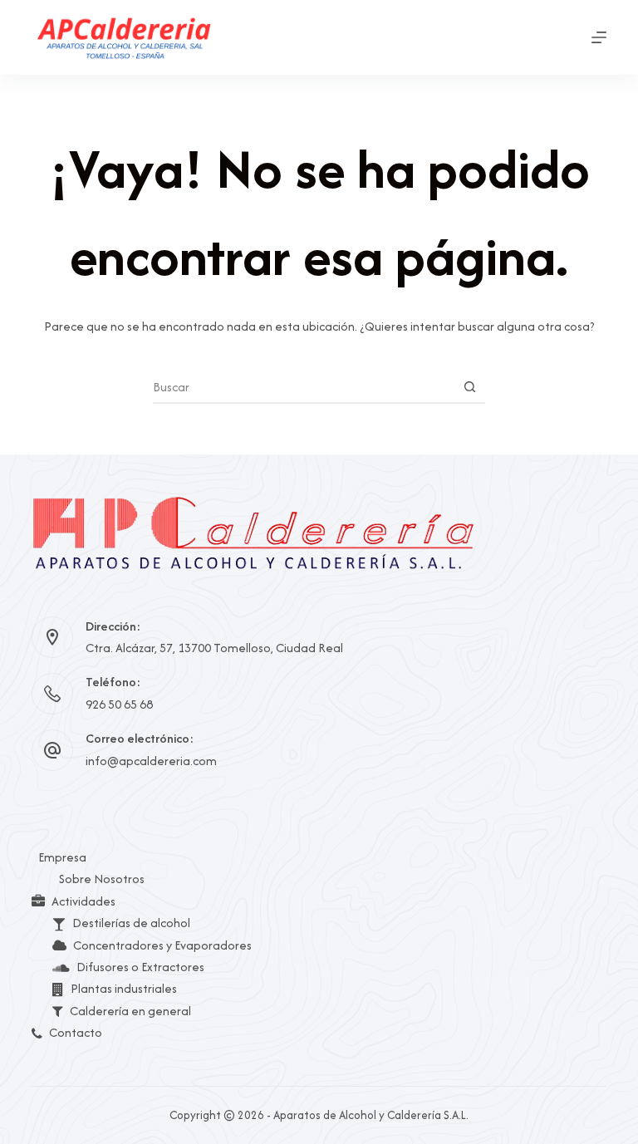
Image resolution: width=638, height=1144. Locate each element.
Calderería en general (130, 1010)
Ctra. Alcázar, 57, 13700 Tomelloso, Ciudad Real (214, 647)
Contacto (75, 1032)
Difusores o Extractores (140, 966)
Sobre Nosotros (102, 878)
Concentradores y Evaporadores (162, 945)
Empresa (62, 857)
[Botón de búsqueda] (469, 386)
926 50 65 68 (119, 704)
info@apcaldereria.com (151, 760)
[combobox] (303, 386)
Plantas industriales (124, 988)
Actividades (83, 901)
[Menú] (598, 37)
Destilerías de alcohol (131, 922)
